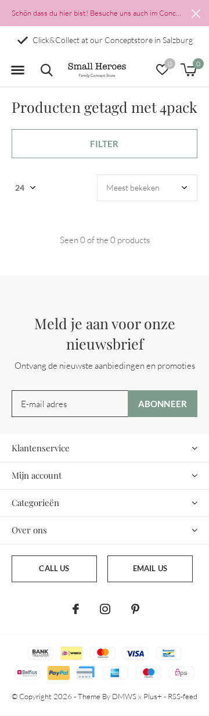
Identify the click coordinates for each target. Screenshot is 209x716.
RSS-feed (182, 696)
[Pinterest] (135, 609)
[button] (17, 70)
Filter (104, 143)
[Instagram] (105, 609)
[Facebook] (76, 609)
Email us (150, 568)
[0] (188, 69)
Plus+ (152, 696)
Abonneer (163, 403)
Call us (54, 568)
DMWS (124, 696)
